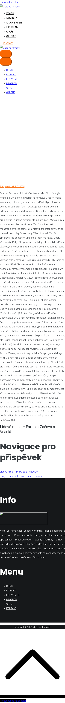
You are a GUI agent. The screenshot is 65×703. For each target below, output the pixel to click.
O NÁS (10, 31)
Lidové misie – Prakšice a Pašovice (19, 471)
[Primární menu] (6, 54)
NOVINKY (11, 18)
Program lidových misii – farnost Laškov (21, 476)
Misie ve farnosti (41, 627)
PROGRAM (12, 27)
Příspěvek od (12, 186)
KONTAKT (8, 43)
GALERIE (11, 36)
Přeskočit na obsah (10, 2)
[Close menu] (6, 62)
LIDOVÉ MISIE (14, 22)
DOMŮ (10, 13)
